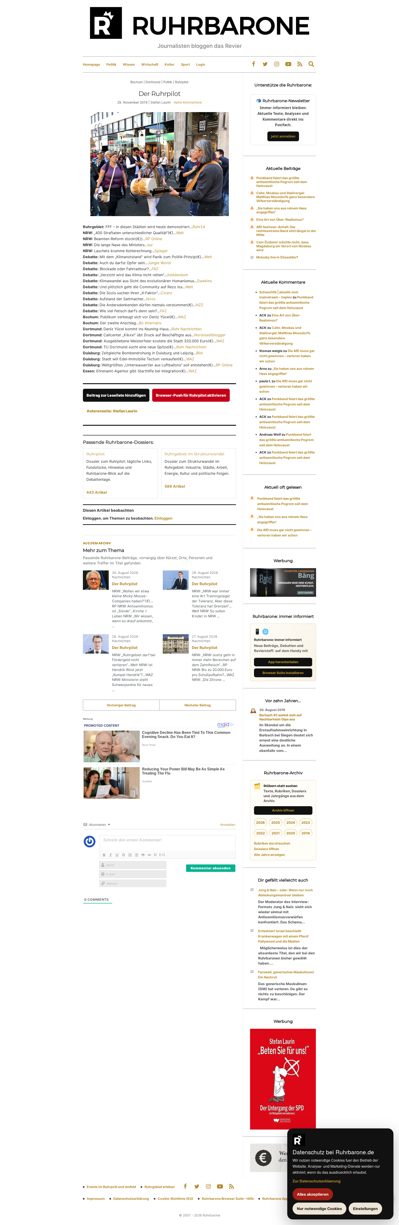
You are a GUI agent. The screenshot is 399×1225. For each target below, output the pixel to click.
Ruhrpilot (95, 454)
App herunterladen (283, 662)
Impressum (96, 1198)
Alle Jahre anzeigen (269, 855)
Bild (199, 353)
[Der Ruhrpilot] (96, 580)
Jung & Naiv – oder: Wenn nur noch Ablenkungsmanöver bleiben (285, 892)
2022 (260, 833)
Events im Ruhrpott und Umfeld (111, 1187)
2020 (290, 833)
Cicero (166, 293)
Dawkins (204, 281)
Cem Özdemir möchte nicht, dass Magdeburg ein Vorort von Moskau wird (283, 246)
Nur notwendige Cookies (319, 1208)
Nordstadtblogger (210, 335)
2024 (290, 822)
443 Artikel (96, 492)
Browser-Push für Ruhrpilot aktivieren (191, 395)
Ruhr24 (199, 226)
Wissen (129, 64)
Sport (185, 64)
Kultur (170, 64)
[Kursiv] (110, 855)
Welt (180, 232)
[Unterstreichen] (117, 855)
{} (155, 854)
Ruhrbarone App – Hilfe (280, 1198)
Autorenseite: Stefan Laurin (112, 411)
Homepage (91, 64)
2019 (306, 833)
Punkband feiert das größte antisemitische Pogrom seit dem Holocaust (281, 182)
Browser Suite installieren (283, 673)
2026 (260, 822)
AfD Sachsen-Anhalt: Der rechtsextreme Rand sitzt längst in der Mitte (286, 231)
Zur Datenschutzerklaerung (317, 1181)
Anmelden (227, 825)
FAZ (155, 268)
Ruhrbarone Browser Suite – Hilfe (228, 1198)
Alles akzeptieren (313, 1194)
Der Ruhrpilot (125, 584)
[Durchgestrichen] (123, 855)
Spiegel (160, 250)
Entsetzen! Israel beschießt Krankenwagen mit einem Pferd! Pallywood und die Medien (283, 936)
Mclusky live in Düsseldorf (277, 257)
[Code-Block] (149, 855)
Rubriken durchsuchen (272, 843)
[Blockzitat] (143, 855)
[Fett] (104, 855)
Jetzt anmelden (283, 136)
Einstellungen (365, 1208)
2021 (276, 833)
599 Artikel (175, 486)
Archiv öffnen (283, 810)
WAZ (182, 317)
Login (200, 64)
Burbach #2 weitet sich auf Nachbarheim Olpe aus (280, 717)
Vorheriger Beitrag (121, 705)
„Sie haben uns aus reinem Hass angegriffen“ (281, 210)
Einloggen (163, 518)
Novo (151, 299)
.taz (149, 244)
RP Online (153, 238)
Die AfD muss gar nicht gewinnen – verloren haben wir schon (287, 356)
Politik (111, 64)
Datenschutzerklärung (131, 1198)
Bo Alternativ (150, 323)
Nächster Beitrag (197, 705)
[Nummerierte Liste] (130, 855)
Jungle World (159, 262)
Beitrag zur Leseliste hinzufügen (116, 395)
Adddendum (177, 275)
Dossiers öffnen (266, 849)
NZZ (199, 305)
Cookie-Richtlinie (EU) (175, 1198)
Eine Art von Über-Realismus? (280, 219)
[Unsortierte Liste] (136, 855)
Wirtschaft (149, 64)
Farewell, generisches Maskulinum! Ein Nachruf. (286, 974)
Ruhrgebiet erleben (160, 1187)
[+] (162, 854)
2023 (305, 822)
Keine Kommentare (188, 102)
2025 (275, 822)
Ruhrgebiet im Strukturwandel (194, 454)
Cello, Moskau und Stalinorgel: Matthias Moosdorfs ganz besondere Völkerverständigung (285, 197)
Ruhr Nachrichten (187, 329)
